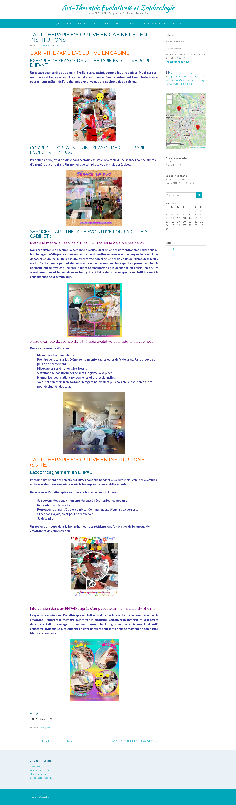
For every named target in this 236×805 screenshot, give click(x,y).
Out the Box (44, 797)
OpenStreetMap (201, 147)
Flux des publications (40, 770)
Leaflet (193, 147)
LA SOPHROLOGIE (155, 23)
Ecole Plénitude (174, 248)
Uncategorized (45, 727)
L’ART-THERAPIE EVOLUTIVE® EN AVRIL (53, 740)
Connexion (35, 766)
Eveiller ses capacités (91, 72)
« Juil (168, 236)
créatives (131, 72)
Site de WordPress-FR (41, 777)
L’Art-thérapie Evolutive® (119, 23)
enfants (42, 81)
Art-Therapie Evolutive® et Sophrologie (118, 7)
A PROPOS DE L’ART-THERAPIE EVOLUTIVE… (133, 740)
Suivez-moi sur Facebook (182, 72)
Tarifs (177, 23)
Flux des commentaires (41, 774)
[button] (179, 109)
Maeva (59, 45)
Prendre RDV (86, 23)
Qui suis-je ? (63, 23)
